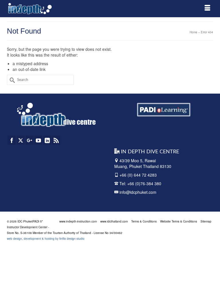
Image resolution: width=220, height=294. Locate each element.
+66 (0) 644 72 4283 (138, 175)
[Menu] (207, 8)
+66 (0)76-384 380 (144, 183)
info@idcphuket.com (137, 192)
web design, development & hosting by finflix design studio (46, 239)
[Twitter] (21, 140)
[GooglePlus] (29, 140)
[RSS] (56, 140)
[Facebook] (12, 140)
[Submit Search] (11, 80)
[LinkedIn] (47, 140)
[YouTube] (38, 140)
